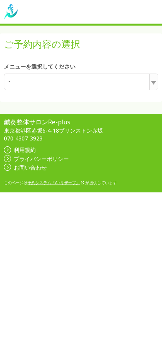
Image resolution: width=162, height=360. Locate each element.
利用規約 (25, 149)
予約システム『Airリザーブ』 (54, 182)
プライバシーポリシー (41, 158)
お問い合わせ (30, 167)
